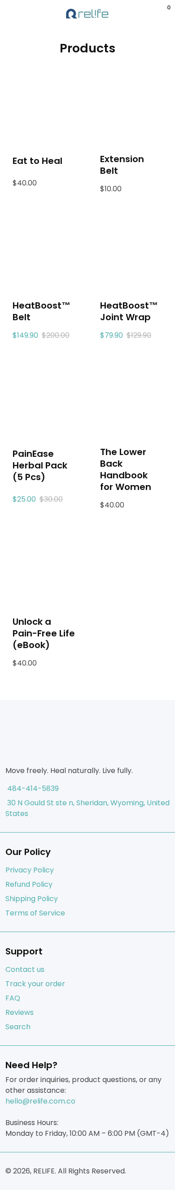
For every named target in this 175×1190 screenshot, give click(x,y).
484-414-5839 (32, 788)
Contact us (24, 969)
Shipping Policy (31, 899)
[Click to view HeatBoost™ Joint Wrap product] (131, 250)
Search (18, 1027)
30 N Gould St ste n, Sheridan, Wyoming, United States (87, 808)
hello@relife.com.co (40, 1101)
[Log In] (154, 14)
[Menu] (7, 14)
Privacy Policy (29, 870)
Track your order (35, 984)
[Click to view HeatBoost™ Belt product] (43, 250)
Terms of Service (35, 913)
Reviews (19, 1012)
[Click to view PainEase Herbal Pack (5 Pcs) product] (43, 397)
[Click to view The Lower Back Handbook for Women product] (131, 397)
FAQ (12, 998)
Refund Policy (28, 884)
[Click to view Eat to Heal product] (43, 104)
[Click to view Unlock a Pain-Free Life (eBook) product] (43, 566)
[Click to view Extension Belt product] (131, 104)
